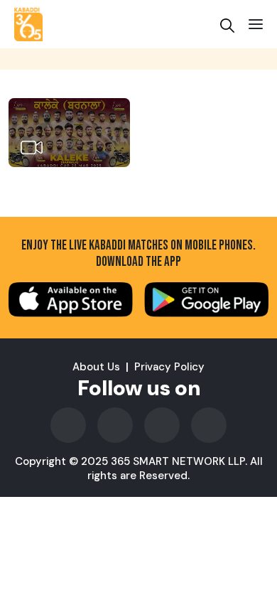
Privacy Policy (169, 367)
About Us (96, 367)
